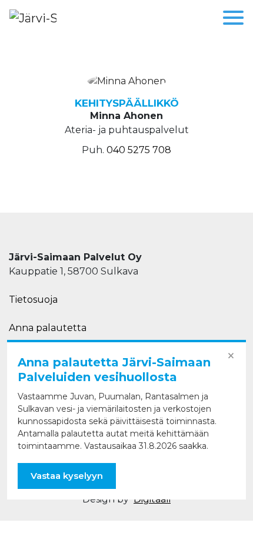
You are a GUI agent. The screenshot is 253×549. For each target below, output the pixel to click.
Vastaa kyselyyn (67, 475)
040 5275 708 (138, 150)
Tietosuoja (33, 299)
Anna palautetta (47, 327)
